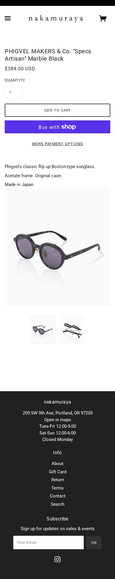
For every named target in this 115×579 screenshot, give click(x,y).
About (57, 463)
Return (57, 479)
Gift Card (57, 472)
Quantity (13, 80)
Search (57, 504)
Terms (57, 488)
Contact (57, 496)
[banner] (56, 18)
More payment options (57, 144)
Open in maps (57, 419)
